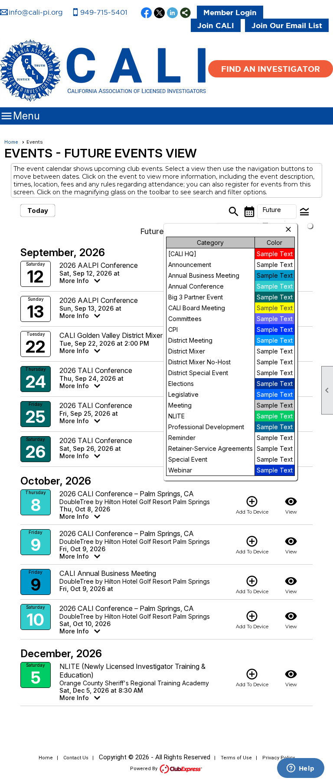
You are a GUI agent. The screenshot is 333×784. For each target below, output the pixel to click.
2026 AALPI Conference (98, 265)
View (290, 505)
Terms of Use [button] (236, 758)
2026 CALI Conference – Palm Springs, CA (126, 493)
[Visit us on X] (159, 13)
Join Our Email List (286, 25)
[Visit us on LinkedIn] (172, 13)
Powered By (144, 768)
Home (11, 142)
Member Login (230, 12)
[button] (277, 211)
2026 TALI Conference (95, 370)
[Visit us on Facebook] (146, 13)
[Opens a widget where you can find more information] (300, 769)
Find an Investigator (270, 68)
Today (37, 210)
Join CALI (215, 25)
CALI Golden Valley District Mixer (111, 335)
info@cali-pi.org (36, 12)
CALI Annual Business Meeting (107, 573)
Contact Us (75, 758)
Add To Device (252, 505)
